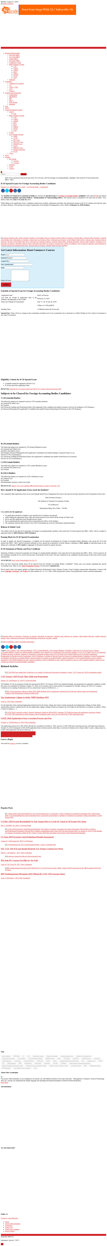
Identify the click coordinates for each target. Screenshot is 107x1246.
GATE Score (40, 1061)
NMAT (15, 74)
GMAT (15, 70)
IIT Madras (63, 1063)
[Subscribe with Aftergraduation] (38, 14)
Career (11, 112)
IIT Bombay (47, 1063)
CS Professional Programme (35, 1058)
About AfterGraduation (12, 1224)
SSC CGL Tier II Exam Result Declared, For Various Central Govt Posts (32, 849)
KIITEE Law (17, 144)
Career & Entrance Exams (13, 110)
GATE (11, 132)
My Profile (12, 159)
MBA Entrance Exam (95, 1065)
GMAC (48, 1061)
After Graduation (16, 701)
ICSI (3, 1063)
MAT (15, 72)
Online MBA (13, 59)
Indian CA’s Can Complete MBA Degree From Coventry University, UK (36, 486)
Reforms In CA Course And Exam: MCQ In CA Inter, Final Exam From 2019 (35, 389)
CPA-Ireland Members (56, 650)
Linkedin (8, 571)
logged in (13, 743)
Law (6, 106)
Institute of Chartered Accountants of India (35, 654)
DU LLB (16, 140)
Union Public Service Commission (22, 1068)
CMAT (15, 68)
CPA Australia (11, 650)
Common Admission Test (67, 1056)
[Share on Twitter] (7, 191)
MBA (85, 1065)
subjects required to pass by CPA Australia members (77, 660)
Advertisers (9, 1225)
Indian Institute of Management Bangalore (79, 1063)
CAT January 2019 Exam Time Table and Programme (24, 676)
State (2, 268)
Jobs (14, 114)
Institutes (12, 80)
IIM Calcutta (38, 1063)
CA (23, 1056)
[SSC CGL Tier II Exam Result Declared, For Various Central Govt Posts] (53, 845)
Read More (4, 1082)
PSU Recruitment (6, 1068)
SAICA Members (37, 656)
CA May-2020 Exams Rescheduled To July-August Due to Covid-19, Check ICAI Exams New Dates (43, 821)
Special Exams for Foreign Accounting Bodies (46, 658)
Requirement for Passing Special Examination (16, 656)
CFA (10, 89)
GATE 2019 (76, 1058)
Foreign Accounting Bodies (68, 196)
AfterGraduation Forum (30, 566)
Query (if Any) (6, 280)
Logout (11, 168)
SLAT (15, 151)
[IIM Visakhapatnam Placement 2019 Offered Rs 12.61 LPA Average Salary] (53, 869)
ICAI (96, 196)
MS (10, 98)
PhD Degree (13, 102)
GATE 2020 (97, 1058)
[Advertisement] (53, 31)
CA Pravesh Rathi (32, 187)
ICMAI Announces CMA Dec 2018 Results (16, 735)
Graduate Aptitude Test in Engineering (69, 1061)
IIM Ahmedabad (11, 1063)
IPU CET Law (18, 142)
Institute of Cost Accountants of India (58, 1065)
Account (16, 163)
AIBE (15, 136)
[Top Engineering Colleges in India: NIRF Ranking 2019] (53, 692)
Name (3, 255)
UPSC (7, 108)
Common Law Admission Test (83, 1056)
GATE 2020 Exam (6, 1061)
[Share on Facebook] (3, 191)
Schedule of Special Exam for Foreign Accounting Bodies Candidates (67, 656)
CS (10, 85)
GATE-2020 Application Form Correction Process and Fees (26, 718)
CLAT (15, 138)
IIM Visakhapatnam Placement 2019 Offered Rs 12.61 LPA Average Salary (33, 874)
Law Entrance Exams (16, 134)
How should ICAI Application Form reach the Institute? (59, 652)
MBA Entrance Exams (16, 64)
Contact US (9, 1227)
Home (7, 1222)
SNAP (15, 76)
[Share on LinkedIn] (15, 191)
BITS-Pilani (16, 1056)
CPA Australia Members (24, 650)
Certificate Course (15, 63)
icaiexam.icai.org (91, 1061)
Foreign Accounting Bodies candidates (27, 652)
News (7, 155)
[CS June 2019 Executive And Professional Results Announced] (53, 831)
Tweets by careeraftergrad (9, 1218)
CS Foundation (21, 1058)
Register (12, 165)
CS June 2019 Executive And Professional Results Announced (27, 837)
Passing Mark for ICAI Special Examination (82, 654)
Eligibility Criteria (49, 1058)
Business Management (12, 53)
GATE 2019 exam (86, 1058)
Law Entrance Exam (76, 1065)
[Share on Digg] (19, 191)
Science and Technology (13, 93)
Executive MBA (14, 61)
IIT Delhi (55, 1063)
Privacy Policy (10, 1231)
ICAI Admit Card (88, 652)
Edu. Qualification (7, 264)
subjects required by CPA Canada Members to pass (79, 658)
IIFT (14, 123)
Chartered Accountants (52, 1056)
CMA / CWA (13, 87)
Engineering (13, 95)
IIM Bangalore (28, 1063)
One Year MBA (14, 55)
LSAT (15, 146)
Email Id (4, 258)
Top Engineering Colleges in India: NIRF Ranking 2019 (25, 697)
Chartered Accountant (16, 83)
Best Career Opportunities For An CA (24, 560)
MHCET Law (18, 148)
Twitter (25, 571)
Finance (11, 91)
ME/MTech (13, 97)
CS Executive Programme (8, 1058)
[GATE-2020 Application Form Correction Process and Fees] (53, 713)
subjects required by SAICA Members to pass (44, 660)
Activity (16, 161)
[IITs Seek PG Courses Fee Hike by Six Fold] (53, 856)
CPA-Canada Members (41, 650)
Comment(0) (44, 187)
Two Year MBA (14, 57)
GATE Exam (17, 1061)
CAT (15, 66)
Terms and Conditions (12, 1229)
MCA (11, 100)
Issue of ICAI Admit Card (58, 654)
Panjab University (19, 149)
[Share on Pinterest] (11, 191)
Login (11, 167)
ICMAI (100, 1061)
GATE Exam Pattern (29, 1061)
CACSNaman (28, 841)
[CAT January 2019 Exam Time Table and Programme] (53, 672)
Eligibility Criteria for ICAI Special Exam (79, 650)
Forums (7, 157)
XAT (15, 78)
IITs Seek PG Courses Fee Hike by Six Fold (19, 860)
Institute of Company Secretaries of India (36, 1065)
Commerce (8, 81)
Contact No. (5, 261)
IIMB (20, 1063)
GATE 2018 (67, 1058)
